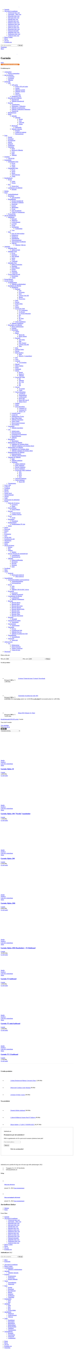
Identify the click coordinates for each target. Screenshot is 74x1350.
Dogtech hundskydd (17, 201)
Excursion (22, 292)
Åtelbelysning (15, 431)
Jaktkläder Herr (12, 263)
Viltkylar (14, 243)
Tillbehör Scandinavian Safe (20, 633)
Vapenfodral (15, 622)
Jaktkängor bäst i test (14, 24)
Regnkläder (15, 276)
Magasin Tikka (16, 614)
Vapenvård (11, 638)
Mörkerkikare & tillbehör (15, 442)
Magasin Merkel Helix (18, 609)
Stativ (13, 459)
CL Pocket (22, 312)
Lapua (13, 181)
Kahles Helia (19, 303)
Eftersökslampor (16, 433)
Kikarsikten (15, 330)
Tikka (6, 570)
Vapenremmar (12, 624)
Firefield (14, 328)
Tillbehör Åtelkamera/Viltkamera (21, 109)
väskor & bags (8, 642)
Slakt (9, 232)
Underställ (14, 261)
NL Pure (21, 318)
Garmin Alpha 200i (8, 903)
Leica (16, 305)
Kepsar (14, 269)
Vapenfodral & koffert (14, 620)
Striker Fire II (22, 401)
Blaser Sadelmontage (18, 326)
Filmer (13, 506)
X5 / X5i (21, 382)
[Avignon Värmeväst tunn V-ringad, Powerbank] (11, 678)
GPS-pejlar (15, 85)
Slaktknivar (15, 237)
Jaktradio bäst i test (13, 21)
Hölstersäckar (15, 645)
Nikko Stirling (19, 366)
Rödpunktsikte (12, 1326)
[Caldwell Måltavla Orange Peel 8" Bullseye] (7, 1117)
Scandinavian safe (9, 539)
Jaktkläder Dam (12, 251)
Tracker (17, 93)
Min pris (3, 659)
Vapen (6, 571)
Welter (17, 405)
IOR (16, 357)
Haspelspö (11, 1289)
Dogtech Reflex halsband (18, 1110)
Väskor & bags (16, 650)
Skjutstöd (10, 617)
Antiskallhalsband (13, 194)
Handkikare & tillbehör (14, 286)
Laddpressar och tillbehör (15, 188)
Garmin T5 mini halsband (10, 1023)
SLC (20, 320)
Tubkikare (14, 462)
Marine (21, 297)
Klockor (10, 511)
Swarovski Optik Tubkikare (23, 470)
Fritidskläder (7, 160)
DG (20, 315)
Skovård (14, 563)
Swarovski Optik (20, 308)
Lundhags (7, 488)
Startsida (6, 1217)
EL (20, 317)
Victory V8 (22, 411)
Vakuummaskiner (16, 240)
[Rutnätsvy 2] (2, 729)
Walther (17, 403)
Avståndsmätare (12, 282)
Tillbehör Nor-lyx (17, 632)
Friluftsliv (7, 157)
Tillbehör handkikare (17, 323)
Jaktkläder (7, 246)
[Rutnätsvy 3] (4, 729)
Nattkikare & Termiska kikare (20, 444)
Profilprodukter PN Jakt (18, 524)
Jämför (3, 760)
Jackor (13, 165)
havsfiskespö (11, 140)
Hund (6, 192)
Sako (5, 535)
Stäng (2, 765)
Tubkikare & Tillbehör (14, 457)
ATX (20, 473)
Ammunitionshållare (17, 581)
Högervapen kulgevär (18, 575)
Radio (9, 114)
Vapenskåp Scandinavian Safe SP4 (28, 695)
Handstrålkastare (16, 436)
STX (20, 477)
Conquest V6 (22, 410)
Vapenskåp (11, 627)
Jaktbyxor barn (16, 250)
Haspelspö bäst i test (13, 29)
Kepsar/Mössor (8, 279)
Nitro (20, 346)
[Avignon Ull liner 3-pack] (7, 1094)
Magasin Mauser (16, 607)
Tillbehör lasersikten (17, 428)
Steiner (17, 307)
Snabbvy (3, 762)
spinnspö (10, 143)
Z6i (20, 384)
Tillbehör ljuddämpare (18, 599)
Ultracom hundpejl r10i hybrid (12, 1197)
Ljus (9, 429)
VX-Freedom (22, 362)
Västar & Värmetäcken (18, 212)
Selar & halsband (16, 210)
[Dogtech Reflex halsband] (7, 1110)
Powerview (22, 299)
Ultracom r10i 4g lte (9, 1184)
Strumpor (14, 271)
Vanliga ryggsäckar (17, 648)
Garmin (17, 88)
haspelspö (11, 139)
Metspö (10, 1292)
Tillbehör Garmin (20, 90)
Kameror (10, 103)
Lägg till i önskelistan (7, 764)
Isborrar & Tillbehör (17, 150)
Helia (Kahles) (19, 352)
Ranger (21, 372)
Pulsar (17, 367)
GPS (9, 83)
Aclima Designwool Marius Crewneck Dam (23, 1080)
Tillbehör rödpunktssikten (19, 455)
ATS (20, 472)
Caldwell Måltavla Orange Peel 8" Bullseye (23, 1117)
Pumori (6, 531)
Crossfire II (22, 393)
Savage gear (7, 537)
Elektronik (7, 81)
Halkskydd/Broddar (17, 560)
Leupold (17, 361)
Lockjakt (14, 223)
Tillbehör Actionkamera (18, 108)
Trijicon (17, 387)
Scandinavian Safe (17, 630)
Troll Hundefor (16, 197)
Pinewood (7, 529)
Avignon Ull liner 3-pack (17, 1094)
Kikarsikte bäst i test (13, 16)
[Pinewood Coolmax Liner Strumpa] (7, 1087)
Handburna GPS (16, 96)
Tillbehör (10, 80)
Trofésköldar (15, 227)
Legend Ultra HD (24, 295)
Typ (9, 643)
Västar (13, 166)
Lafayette (21, 122)
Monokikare (11, 439)
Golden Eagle (23, 397)
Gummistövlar (16, 555)
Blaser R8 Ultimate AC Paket (26, 713)
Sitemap (6, 1208)
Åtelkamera (11, 1277)
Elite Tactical (22, 343)
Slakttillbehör (15, 238)
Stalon (6, 544)
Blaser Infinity (23, 336)
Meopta (17, 364)
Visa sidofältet (5, 725)
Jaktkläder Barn (12, 248)
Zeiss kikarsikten (20, 406)
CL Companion (23, 310)
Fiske (5, 135)
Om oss (6, 1248)
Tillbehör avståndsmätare (19, 284)
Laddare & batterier (20, 132)
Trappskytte (15, 111)
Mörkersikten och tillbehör (15, 447)
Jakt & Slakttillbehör (10, 215)
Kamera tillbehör (13, 1279)
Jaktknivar (14, 220)
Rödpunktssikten (16, 454)
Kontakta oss (8, 1249)
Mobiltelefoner (12, 112)
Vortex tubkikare (20, 480)
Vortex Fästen (15, 421)
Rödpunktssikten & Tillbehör (16, 452)
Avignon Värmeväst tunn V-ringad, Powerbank (31, 678)
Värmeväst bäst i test (14, 13)
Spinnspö (10, 1294)
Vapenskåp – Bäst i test (14, 14)
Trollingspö (11, 145)
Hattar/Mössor (16, 268)
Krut (9, 184)
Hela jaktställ (15, 256)
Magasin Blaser (16, 602)
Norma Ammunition (13, 73)
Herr (9, 1302)
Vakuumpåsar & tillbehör (19, 241)
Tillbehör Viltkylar (20, 245)
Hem (2, 719)
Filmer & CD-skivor (13, 503)
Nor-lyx (6, 491)
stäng (2, 62)
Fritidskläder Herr (13, 168)
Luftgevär (7, 486)
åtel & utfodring (8, 75)
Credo (20, 390)
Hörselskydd (15, 99)
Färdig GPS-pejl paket (21, 86)
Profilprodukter (12, 522)
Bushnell (17, 289)
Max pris (25, 659)
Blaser (17, 333)
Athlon (17, 331)
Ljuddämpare (15, 597)
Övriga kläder (12, 1310)
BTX (20, 475)
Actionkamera (16, 104)
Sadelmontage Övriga (18, 416)
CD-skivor (15, 504)
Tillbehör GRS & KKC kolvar (20, 589)
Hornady (14, 189)
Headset (17, 130)
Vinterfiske (11, 147)
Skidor (10, 526)
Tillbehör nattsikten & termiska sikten (22, 450)
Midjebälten (15, 207)
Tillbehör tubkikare (17, 460)
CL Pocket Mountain (25, 313)
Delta (16, 300)
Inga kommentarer (19, 1188)
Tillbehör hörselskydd (18, 101)
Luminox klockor (16, 514)
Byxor (13, 163)
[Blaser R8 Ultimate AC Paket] (11, 713)
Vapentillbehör (8, 578)
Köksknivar (15, 235)
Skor (9, 548)
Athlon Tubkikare (20, 464)
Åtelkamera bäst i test (14, 34)
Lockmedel (11, 76)
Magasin (10, 601)
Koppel (14, 206)
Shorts (13, 173)
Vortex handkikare (20, 321)
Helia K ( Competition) (25, 356)
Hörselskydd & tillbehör (15, 98)
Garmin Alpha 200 (8, 858)
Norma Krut (15, 186)
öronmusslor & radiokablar (12, 499)
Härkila (6, 191)
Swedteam (7, 568)
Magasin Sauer (16, 612)
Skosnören (15, 562)
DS (20, 379)
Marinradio (15, 125)
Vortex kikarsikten (20, 392)
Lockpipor (11, 78)
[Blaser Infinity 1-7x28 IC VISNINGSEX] (7, 1124)
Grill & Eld (11, 158)
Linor (13, 152)
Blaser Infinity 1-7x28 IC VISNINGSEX (22, 1124)
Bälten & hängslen (17, 264)
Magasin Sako (16, 611)
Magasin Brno (16, 604)
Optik (6, 498)
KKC (13, 588)
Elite (20, 290)
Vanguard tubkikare (20, 478)
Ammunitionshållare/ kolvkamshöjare (18, 580)
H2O (20, 294)
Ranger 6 (21, 374)
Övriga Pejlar (12, 214)
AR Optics (22, 339)
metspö (10, 142)
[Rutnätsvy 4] (6, 729)
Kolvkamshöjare (16, 583)
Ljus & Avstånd (8, 281)
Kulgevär (10, 573)
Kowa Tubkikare (20, 468)
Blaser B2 (21, 335)
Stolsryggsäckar (16, 646)
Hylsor (10, 179)
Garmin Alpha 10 (7, 769)
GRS (13, 586)
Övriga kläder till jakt (14, 274)
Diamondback (23, 395)
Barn (9, 1308)
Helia (20, 354)
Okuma (6, 496)
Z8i (20, 385)
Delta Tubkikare (19, 465)
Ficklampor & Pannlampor (19, 434)
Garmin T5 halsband (8, 979)
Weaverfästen (15, 424)
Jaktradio (14, 116)
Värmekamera (12, 483)
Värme (13, 277)
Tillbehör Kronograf (17, 594)
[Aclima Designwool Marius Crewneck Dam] (7, 1080)
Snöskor (10, 550)
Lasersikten (11, 426)
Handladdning (8, 178)
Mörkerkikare (12, 1325)
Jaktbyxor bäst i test (13, 27)
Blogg (6, 1246)
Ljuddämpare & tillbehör (15, 596)
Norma (14, 183)
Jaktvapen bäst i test (13, 17)
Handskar (14, 255)
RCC (5, 532)
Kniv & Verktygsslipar (18, 233)
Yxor (13, 230)
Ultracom (17, 94)
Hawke (17, 302)
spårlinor (6, 542)
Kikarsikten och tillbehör (15, 325)
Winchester (7, 651)
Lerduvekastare (16, 222)
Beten (13, 148)
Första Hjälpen (12, 508)
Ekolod (10, 137)
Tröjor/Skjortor (16, 174)
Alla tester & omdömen (11, 1218)
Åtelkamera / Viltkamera (18, 106)
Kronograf (11, 591)
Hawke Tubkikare (20, 467)
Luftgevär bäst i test (13, 35)
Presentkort (11, 519)
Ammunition (8, 72)
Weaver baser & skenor (18, 423)
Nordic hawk (8, 493)
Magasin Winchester (17, 615)
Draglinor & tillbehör (18, 202)
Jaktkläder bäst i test (13, 32)
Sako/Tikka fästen (17, 418)
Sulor (13, 566)
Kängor (10, 547)
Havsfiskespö (12, 1290)
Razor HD (22, 398)
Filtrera (48, 659)
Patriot (6, 527)
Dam (9, 1300)
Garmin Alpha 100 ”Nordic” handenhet (15, 814)
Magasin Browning (17, 606)
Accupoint (22, 388)
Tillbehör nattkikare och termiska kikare (23, 446)
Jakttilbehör (11, 217)
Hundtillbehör (12, 199)
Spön (13, 153)
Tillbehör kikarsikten (17, 419)
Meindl (6, 490)
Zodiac (21, 124)
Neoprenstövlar (16, 557)
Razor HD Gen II (24, 400)
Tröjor (13, 259)
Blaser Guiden (8, 1244)
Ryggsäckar (7, 534)
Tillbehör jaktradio (17, 129)
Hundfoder (11, 196)
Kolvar (10, 584)
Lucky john (7, 485)
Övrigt (13, 209)
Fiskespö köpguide (13, 30)
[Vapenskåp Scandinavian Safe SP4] (11, 695)
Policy (6, 1209)
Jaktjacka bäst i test (13, 26)
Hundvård (14, 204)
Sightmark (18, 369)
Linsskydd (15, 415)
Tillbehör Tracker (20, 91)
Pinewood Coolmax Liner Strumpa (21, 1087)
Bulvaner (14, 219)
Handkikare (15, 287)
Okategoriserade (9, 495)
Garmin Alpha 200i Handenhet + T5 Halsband (18, 948)
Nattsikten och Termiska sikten (20, 449)
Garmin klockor (16, 513)
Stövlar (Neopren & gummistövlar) (18, 553)
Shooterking (7, 540)
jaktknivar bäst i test (13, 22)
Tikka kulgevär (19, 576)
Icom (20, 121)
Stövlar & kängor (9, 545)
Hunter (21, 119)
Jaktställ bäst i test (13, 19)
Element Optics (19, 349)
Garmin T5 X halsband (9, 1054)
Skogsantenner (19, 134)
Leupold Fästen (16, 413)
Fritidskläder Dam (13, 161)
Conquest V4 (22, 408)
